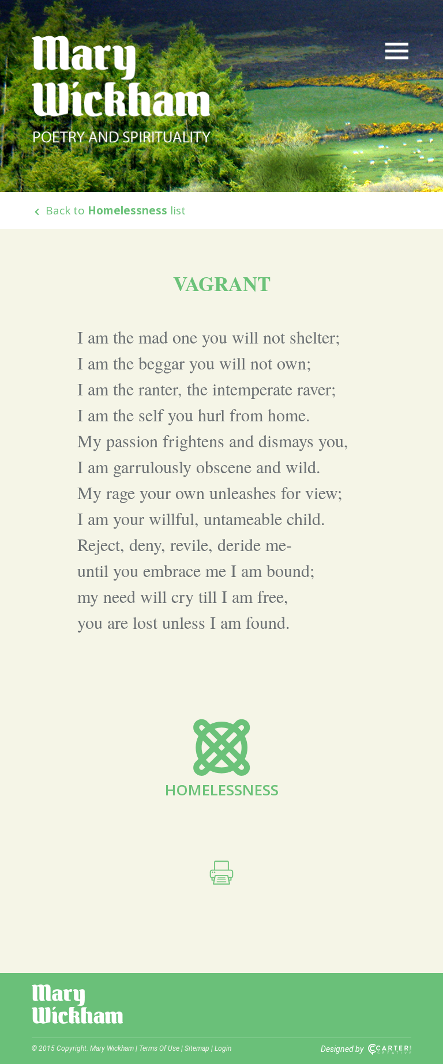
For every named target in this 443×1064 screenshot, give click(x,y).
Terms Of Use (159, 1048)
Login (223, 1048)
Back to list (114, 210)
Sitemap (197, 1048)
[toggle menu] (396, 50)
